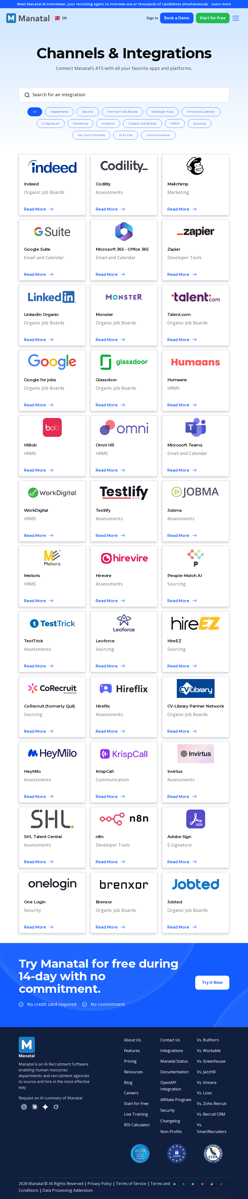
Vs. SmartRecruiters (211, 1128)
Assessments (59, 111)
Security (87, 111)
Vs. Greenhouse (211, 1061)
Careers (131, 1093)
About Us (132, 1040)
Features (132, 1050)
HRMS (174, 123)
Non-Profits (171, 1131)
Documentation (174, 1072)
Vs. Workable (209, 1050)
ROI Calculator (137, 1124)
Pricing (130, 1061)
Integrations (171, 1050)
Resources (133, 1072)
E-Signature (50, 123)
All (35, 111)
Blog (128, 1082)
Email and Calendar (201, 111)
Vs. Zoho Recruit (211, 1103)
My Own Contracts (91, 135)
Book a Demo (176, 17)
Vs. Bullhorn (208, 1040)
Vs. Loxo (204, 1093)
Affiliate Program (175, 1099)
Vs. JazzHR (206, 1072)
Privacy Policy (99, 1183)
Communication (158, 135)
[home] (27, 18)
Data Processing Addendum (67, 1190)
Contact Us (170, 1040)
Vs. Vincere (207, 1082)
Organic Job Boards (142, 123)
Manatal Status (174, 1061)
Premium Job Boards (123, 111)
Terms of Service (131, 1183)
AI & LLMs (125, 135)
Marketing (80, 123)
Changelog (170, 1121)
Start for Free (213, 17)
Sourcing (199, 123)
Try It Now (212, 982)
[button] (61, 18)
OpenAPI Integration (170, 1086)
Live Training (136, 1114)
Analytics (108, 123)
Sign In (152, 18)
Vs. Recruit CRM (211, 1114)
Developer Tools (162, 111)
